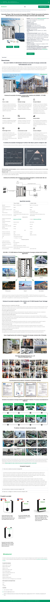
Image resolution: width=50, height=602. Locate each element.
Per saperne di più (5, 522)
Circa (3, 582)
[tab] (4, 57)
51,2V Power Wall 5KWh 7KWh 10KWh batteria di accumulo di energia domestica (24, 517)
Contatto (4, 585)
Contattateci (44, 49)
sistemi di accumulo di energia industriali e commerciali (25, 463)
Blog (3, 584)
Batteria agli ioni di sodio (10, 463)
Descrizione (4, 57)
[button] (48, 2)
